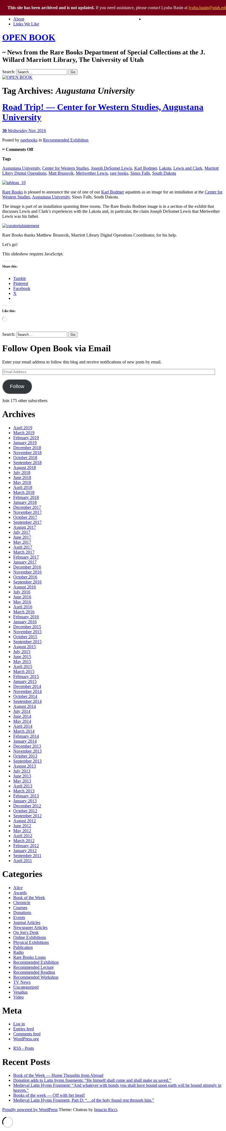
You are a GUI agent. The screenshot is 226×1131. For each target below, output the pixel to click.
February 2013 (26, 796)
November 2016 (27, 572)
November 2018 (27, 452)
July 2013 (21, 771)
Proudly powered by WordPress (30, 1109)
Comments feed (27, 1033)
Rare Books (12, 192)
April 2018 (22, 487)
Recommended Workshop (35, 977)
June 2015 (22, 656)
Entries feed (23, 1029)
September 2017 (27, 522)
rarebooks (28, 140)
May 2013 (22, 781)
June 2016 (22, 597)
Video (18, 997)
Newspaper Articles (30, 927)
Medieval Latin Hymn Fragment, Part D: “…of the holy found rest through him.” (83, 1100)
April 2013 (22, 786)
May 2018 (22, 482)
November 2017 (27, 512)
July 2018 (21, 472)
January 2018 (25, 502)
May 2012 (22, 830)
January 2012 (25, 850)
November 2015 (27, 631)
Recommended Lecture (33, 967)
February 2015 (26, 676)
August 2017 (24, 527)
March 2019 (23, 432)
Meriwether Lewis (92, 173)
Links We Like (26, 24)
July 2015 (21, 651)
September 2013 (27, 761)
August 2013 (24, 766)
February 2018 (26, 497)
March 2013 (23, 791)
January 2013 (25, 800)
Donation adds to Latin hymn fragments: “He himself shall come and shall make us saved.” (92, 1080)
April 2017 (22, 547)
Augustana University (21, 168)
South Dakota (164, 173)
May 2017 (22, 542)
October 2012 (25, 810)
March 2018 (23, 492)
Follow (17, 386)
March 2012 (23, 840)
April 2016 (22, 606)
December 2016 (27, 567)
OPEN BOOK (28, 37)
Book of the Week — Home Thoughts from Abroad (58, 1075)
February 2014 (26, 736)
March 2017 (23, 552)
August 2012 (24, 820)
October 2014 (25, 696)
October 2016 (25, 577)
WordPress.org (26, 1038)
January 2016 (25, 621)
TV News (22, 982)
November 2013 (27, 751)
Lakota (165, 168)
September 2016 (27, 582)
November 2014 (27, 691)
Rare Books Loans (29, 957)
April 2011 (22, 860)
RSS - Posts (23, 1048)
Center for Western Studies (65, 168)
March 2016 (23, 611)
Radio (18, 952)
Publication (23, 947)
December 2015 (27, 626)
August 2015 (24, 646)
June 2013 (22, 776)
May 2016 (22, 601)
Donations (22, 912)
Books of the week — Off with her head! (49, 1095)
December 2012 (27, 805)
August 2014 (24, 706)
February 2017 (26, 557)
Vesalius (20, 992)
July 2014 (21, 711)
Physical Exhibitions (31, 942)
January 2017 (25, 562)
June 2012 (22, 825)
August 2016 (24, 587)
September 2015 (27, 641)
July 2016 (21, 592)
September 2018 (27, 462)
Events (19, 917)
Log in (19, 1024)
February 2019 (26, 437)
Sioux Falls (140, 173)
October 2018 (25, 457)
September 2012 (27, 815)
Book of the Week (29, 897)
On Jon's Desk (26, 932)
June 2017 (22, 537)
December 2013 (27, 746)
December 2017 (27, 507)
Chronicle (21, 902)
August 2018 (24, 467)
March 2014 (23, 731)
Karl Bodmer (145, 168)
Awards (20, 892)
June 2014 (22, 716)
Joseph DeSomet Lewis (111, 168)
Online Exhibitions (29, 937)
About (18, 19)
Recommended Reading (34, 972)
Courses (20, 907)
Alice (18, 887)
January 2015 (25, 681)
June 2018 (22, 477)
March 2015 (23, 671)
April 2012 (22, 835)
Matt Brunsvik (61, 173)
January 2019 (25, 442)
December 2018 (27, 447)
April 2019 (22, 427)
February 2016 (26, 616)
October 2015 (25, 636)
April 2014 (22, 726)
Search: (8, 71)
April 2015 (22, 666)
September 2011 (27, 855)
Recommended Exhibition (65, 140)
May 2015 (22, 661)
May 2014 (22, 721)
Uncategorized (26, 987)
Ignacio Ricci (105, 1109)
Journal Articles (26, 922)
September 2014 (27, 701)
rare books (119, 173)
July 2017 (21, 532)
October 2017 (25, 517)
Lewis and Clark (187, 168)
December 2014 (27, 686)
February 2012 (26, 845)
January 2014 (25, 741)
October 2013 (25, 756)
